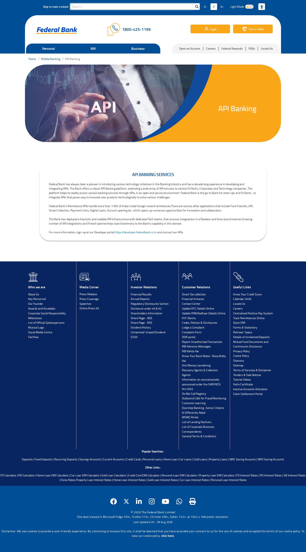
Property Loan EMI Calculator (216, 475)
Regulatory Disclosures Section (150, 304)
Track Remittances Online (249, 318)
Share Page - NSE (141, 318)
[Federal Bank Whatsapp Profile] (179, 501)
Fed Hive (33, 337)
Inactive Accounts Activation (250, 389)
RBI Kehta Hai (190, 351)
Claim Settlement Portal (247, 394)
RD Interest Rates (271, 475)
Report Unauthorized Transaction (202, 342)
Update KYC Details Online (198, 308)
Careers (211, 48)
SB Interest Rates (295, 475)
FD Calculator (8, 475)
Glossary (238, 360)
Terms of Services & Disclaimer (252, 370)
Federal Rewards (232, 48)
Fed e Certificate (243, 384)
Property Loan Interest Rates (94, 480)
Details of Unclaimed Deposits (251, 337)
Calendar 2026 (242, 299)
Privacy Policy (241, 351)
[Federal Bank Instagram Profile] (152, 501)
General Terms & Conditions (199, 436)
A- (205, 7)
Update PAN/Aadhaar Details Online (203, 313)
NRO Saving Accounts (271, 459)
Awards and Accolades (41, 308)
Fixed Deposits (43, 459)
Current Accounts (113, 459)
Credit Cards (133, 459)
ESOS (134, 337)
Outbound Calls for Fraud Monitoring (204, 398)
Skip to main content (55, 6)
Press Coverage (89, 299)
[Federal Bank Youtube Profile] (166, 501)
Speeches (85, 304)
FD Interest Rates (247, 475)
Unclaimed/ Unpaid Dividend (148, 332)
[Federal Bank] (57, 30)
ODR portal (188, 337)
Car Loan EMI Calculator (85, 475)
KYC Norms (189, 318)
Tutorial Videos (242, 379)
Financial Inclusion (193, 299)
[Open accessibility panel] (261, 6)
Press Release (88, 294)
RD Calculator (26, 475)
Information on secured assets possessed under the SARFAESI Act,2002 (201, 384)
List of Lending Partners (196, 422)
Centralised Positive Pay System (253, 313)
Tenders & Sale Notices (247, 375)
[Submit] (197, 6)
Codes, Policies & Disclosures (199, 323)
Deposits (27, 459)
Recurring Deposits (65, 459)
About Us (33, 294)
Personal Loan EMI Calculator (179, 475)
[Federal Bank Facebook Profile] (113, 501)
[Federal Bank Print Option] (192, 501)
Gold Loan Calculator (113, 475)
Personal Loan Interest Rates (229, 480)
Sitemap (238, 365)
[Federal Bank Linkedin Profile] (139, 501)
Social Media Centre (40, 332)
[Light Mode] (249, 7)
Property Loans (218, 459)
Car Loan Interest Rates (194, 480)
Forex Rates (68, 480)
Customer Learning (193, 403)
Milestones (35, 318)
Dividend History (141, 327)
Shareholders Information (146, 313)
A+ (222, 7)
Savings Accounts (90, 459)
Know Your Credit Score (247, 294)
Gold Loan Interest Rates (163, 480)
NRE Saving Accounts (243, 459)
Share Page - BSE (141, 323)
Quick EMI (239, 323)
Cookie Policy (241, 356)
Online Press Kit (89, 308)
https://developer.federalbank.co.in (136, 232)
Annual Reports (140, 299)
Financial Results (141, 294)
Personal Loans (152, 459)
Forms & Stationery (245, 327)
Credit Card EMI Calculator (144, 475)
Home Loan (171, 459)
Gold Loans (200, 459)
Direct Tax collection (194, 294)
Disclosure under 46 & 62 (146, 308)
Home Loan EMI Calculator (53, 475)
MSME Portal (190, 417)
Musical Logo (36, 327)
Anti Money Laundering (196, 365)
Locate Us (267, 48)
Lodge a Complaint (193, 327)
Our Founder (35, 304)
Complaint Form (192, 332)
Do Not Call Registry (194, 394)
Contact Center (191, 304)
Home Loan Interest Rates (129, 480)
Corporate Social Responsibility (47, 313)
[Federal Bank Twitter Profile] (126, 501)
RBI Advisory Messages (196, 346)
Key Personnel (37, 299)
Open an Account (189, 48)
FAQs (252, 48)
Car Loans (185, 459)
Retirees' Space (242, 332)
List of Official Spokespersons (46, 323)
